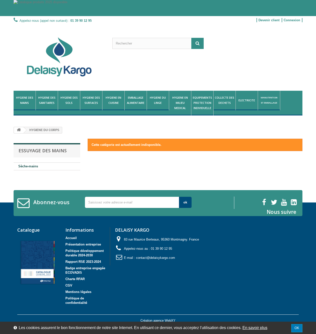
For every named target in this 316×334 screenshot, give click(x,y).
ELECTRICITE (246, 100)
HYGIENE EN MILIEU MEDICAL (180, 103)
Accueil (71, 238)
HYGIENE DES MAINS (24, 100)
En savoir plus (254, 328)
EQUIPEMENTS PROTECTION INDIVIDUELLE (202, 103)
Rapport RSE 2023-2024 (83, 262)
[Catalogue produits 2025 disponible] (158, 8)
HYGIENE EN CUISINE (113, 100)
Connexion (292, 20)
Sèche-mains (28, 166)
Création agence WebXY (158, 320)
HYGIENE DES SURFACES (91, 100)
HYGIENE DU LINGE (158, 100)
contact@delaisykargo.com (155, 258)
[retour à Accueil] (18, 130)
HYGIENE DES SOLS (69, 100)
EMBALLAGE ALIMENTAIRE (135, 100)
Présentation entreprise (83, 244)
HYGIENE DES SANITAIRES (47, 100)
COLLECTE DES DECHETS (224, 100)
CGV (68, 285)
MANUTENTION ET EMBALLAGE (269, 100)
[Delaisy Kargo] (59, 57)
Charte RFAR (75, 279)
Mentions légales (78, 292)
